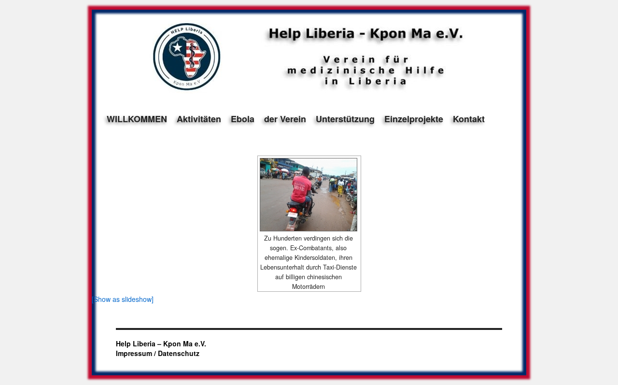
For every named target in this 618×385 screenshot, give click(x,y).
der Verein (285, 119)
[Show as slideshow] (123, 299)
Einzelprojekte (413, 119)
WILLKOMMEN (137, 119)
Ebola (242, 119)
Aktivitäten (199, 119)
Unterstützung (345, 119)
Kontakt (469, 119)
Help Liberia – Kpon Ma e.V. (161, 343)
